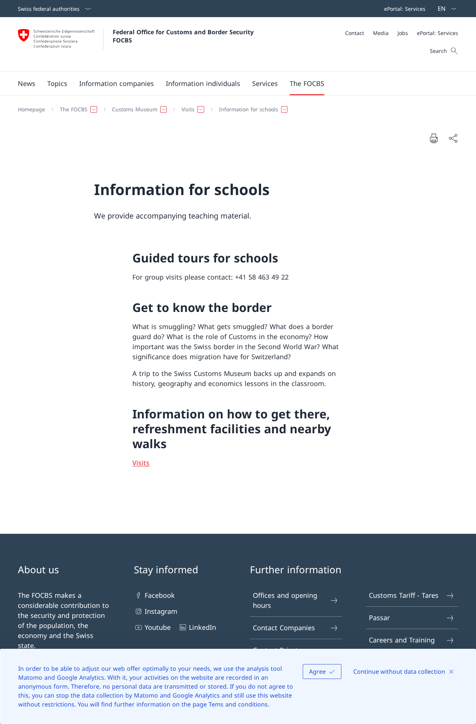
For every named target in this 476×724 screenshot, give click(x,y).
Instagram (161, 611)
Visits (140, 462)
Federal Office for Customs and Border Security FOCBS (184, 36)
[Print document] (433, 138)
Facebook (160, 595)
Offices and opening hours (285, 600)
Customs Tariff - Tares (403, 595)
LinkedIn (202, 627)
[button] (26, 83)
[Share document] (453, 138)
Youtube (158, 627)
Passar (379, 617)
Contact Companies (284, 627)
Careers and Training (402, 639)
